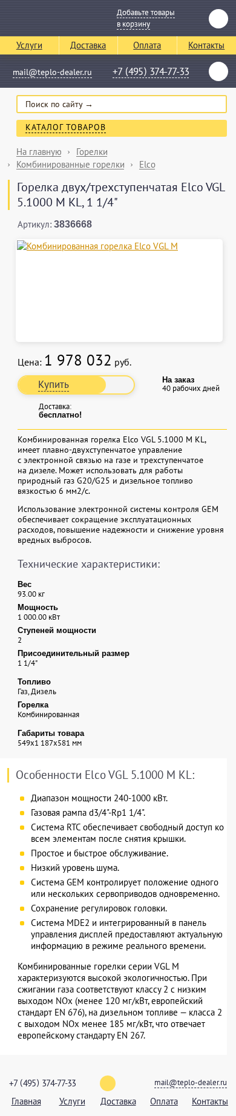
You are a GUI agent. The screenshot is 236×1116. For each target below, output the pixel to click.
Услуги (29, 45)
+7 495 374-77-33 (151, 72)
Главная (26, 1101)
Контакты (210, 1101)
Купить (53, 384)
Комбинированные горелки (70, 164)
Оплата (147, 45)
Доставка (88, 45)
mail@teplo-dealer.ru (52, 72)
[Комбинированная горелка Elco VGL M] (119, 246)
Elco (147, 164)
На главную (39, 151)
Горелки (92, 151)
